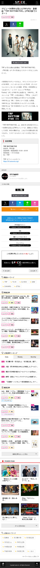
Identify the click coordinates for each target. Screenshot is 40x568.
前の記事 (6, 271)
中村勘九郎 (8, 547)
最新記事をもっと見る (20, 454)
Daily (6, 357)
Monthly (33, 357)
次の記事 (33, 271)
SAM (33, 282)
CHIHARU (7, 286)
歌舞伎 (6, 537)
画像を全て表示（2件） (21, 62)
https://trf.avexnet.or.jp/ (11, 161)
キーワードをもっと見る (30, 556)
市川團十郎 (17, 537)
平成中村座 (8, 551)
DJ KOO (24, 282)
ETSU (18, 286)
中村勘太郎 (20, 547)
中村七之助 (20, 542)
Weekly (20, 357)
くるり (31, 551)
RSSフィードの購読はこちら (20, 209)
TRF (5, 282)
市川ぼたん (8, 542)
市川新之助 (30, 537)
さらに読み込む (20, 526)
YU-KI (14, 282)
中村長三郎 (20, 551)
